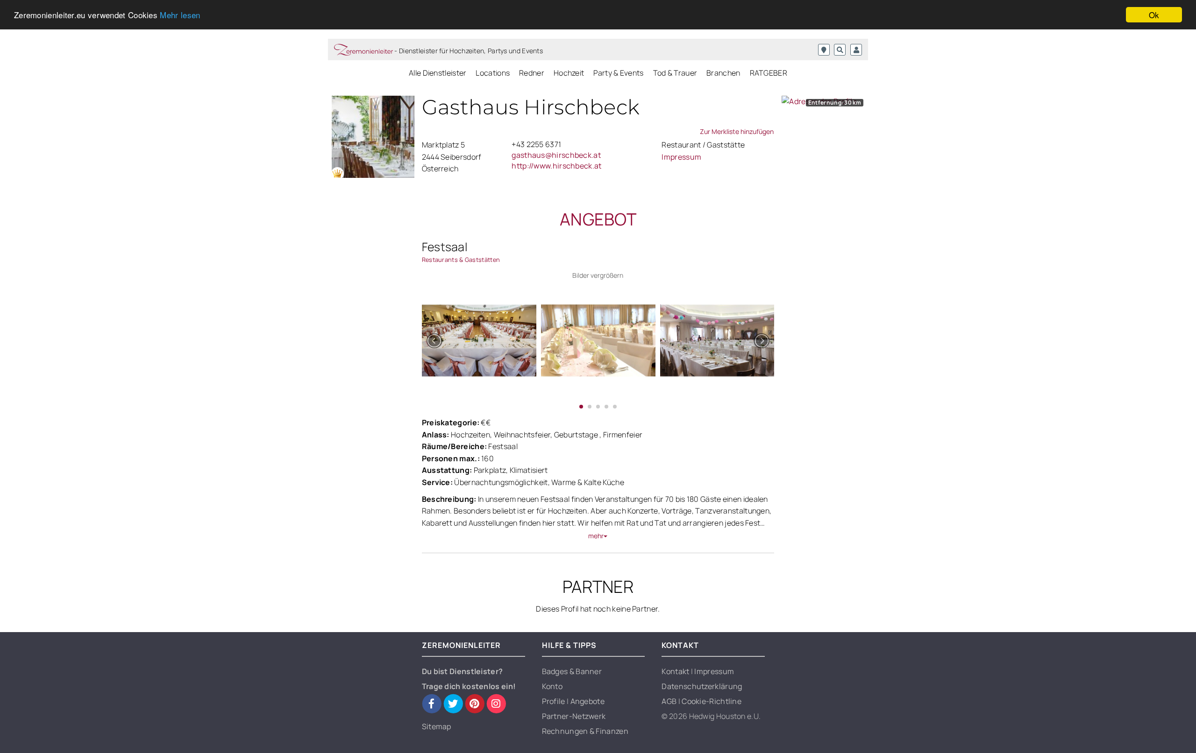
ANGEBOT (598, 219)
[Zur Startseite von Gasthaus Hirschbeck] (373, 137)
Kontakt (676, 671)
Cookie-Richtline (711, 701)
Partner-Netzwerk (574, 716)
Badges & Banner (572, 671)
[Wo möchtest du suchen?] (824, 50)
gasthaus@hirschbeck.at (556, 155)
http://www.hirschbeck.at (556, 166)
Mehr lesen (180, 15)
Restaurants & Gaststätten (461, 259)
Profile (554, 701)
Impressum (681, 157)
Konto (552, 686)
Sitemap (436, 726)
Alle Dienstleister (437, 73)
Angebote (587, 701)
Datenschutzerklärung (702, 686)
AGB (670, 701)
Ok (1154, 15)
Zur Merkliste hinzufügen (737, 131)
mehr (596, 535)
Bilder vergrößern (597, 275)
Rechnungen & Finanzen (585, 731)
